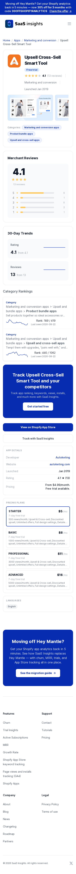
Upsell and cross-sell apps (24, 140)
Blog (5, 811)
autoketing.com (60, 464)
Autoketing (63, 457)
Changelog (9, 826)
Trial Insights (10, 730)
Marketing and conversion (40, 40)
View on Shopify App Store (38, 427)
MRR (5, 744)
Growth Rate (10, 752)
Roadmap (9, 833)
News (6, 819)
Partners (8, 841)
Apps (17, 40)
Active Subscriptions (15, 737)
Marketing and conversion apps (41, 127)
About (6, 804)
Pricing (46, 737)
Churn (6, 722)
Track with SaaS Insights (38, 438)
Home (6, 40)
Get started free (38, 406)
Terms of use (50, 811)
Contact (46, 722)
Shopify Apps (11, 783)
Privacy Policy (50, 804)
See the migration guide (38, 673)
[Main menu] (69, 23)
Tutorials (47, 730)
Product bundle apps (21, 133)
